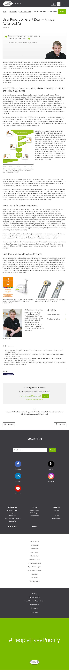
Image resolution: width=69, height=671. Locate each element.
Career (34, 507)
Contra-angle (34, 545)
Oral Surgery (34, 577)
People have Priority (12, 510)
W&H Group (12, 507)
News (56, 513)
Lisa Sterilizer (34, 552)
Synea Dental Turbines (34, 563)
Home (4, 11)
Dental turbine (34, 541)
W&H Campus (34, 513)
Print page (10, 424)
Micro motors (34, 549)
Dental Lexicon (56, 518)
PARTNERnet (12, 527)
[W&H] (8, 3)
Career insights (34, 515)
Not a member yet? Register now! (30, 396)
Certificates (12, 521)
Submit (52, 450)
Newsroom (13, 11)
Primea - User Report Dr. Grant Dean (45, 11)
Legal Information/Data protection (34, 601)
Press (34, 527)
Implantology (34, 574)
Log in (62, 11)
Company (12, 513)
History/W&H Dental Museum (12, 518)
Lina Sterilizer (34, 556)
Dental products (34, 581)
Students (56, 507)
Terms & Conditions (34, 597)
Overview (56, 510)
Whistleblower (34, 604)
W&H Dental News (34, 559)
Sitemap (34, 593)
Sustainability (12, 515)
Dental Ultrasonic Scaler (34, 570)
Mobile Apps (34, 608)
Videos (56, 515)
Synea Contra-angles (34, 567)
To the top (61, 424)
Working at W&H (34, 510)
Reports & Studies (25, 11)
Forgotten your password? (34, 399)
